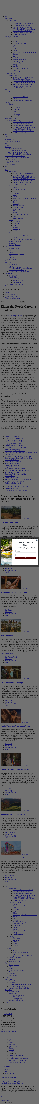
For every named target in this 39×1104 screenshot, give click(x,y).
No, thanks (26, 562)
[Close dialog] (37, 540)
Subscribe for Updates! (25, 558)
